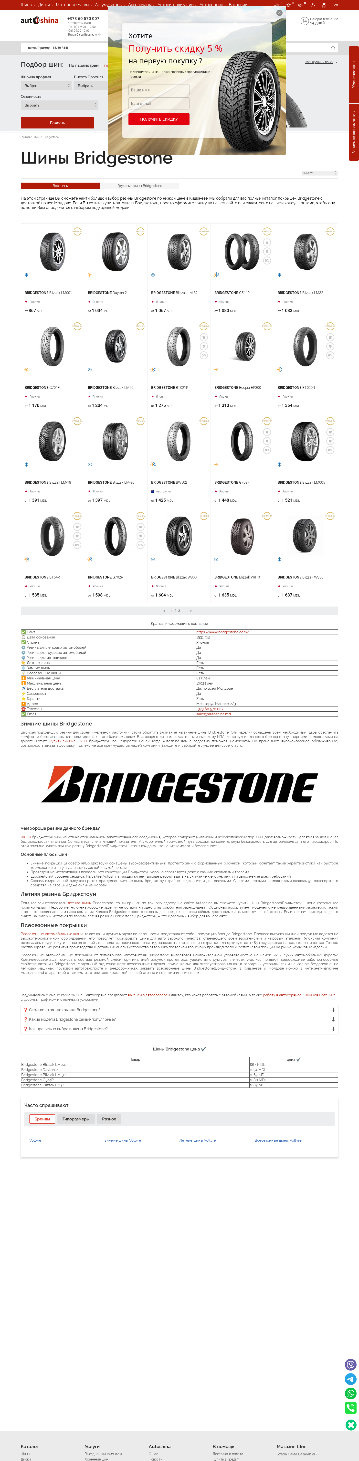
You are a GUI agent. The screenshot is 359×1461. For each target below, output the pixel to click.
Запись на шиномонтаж (354, 132)
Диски (44, 4)
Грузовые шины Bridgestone (140, 186)
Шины (26, 4)
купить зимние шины (68, 741)
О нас (153, 1454)
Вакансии (238, 4)
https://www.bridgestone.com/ (222, 632)
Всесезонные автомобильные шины (52, 934)
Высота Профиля (88, 77)
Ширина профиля (36, 77)
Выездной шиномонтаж (103, 1454)
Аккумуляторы (108, 4)
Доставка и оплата (228, 1454)
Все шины (60, 186)
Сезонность (31, 96)
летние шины (79, 903)
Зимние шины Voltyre (123, 1140)
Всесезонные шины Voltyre (278, 1140)
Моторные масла (72, 4)
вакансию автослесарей (149, 995)
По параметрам (84, 65)
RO (336, 5)
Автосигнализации (176, 4)
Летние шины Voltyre (198, 1140)
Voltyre (35, 1140)
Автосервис (211, 4)
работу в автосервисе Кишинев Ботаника (299, 995)
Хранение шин (354, 75)
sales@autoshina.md (213, 714)
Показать (57, 123)
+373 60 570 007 (84, 26)
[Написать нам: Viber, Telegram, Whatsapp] (351, 1425)
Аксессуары (140, 4)
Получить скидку (159, 119)
